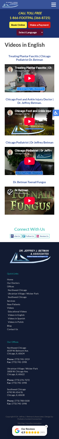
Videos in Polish (16, 322)
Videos (10, 307)
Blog (9, 325)
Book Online (18, 24)
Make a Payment (39, 24)
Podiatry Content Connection (29, 419)
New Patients (13, 304)
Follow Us (30, 236)
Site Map (21, 423)
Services (11, 300)
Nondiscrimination (34, 423)
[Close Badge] (46, 426)
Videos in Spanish (16, 318)
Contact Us (12, 329)
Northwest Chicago (17, 290)
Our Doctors (13, 283)
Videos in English (16, 315)
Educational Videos (17, 311)
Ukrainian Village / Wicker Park (23, 293)
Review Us (44, 236)
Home (10, 279)
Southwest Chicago (17, 297)
